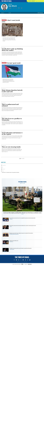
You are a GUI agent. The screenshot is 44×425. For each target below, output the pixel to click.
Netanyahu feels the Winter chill (13, 240)
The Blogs (10, 4)
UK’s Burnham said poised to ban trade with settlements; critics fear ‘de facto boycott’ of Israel (22, 225)
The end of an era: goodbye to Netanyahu (12, 119)
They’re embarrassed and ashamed (10, 105)
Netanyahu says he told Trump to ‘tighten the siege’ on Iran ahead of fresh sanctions (21, 233)
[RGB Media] (23, 264)
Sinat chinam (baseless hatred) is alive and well (12, 91)
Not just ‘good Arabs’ (14, 63)
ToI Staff (10, 226)
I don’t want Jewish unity (11, 21)
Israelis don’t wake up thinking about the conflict (12, 49)
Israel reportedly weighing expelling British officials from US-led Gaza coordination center (22, 212)
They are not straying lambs (11, 147)
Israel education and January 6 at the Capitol (12, 133)
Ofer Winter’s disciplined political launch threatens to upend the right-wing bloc (20, 248)
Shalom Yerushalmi (11, 249)
